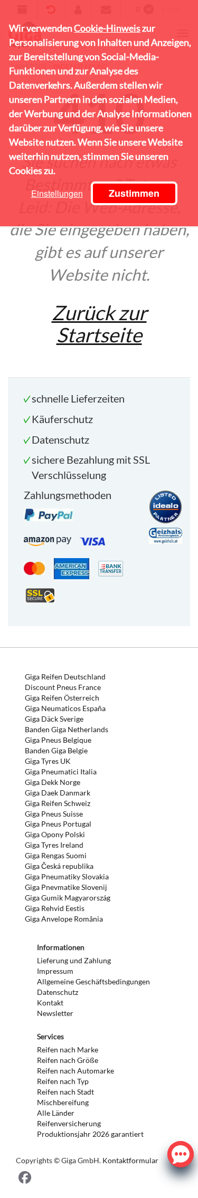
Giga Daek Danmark (57, 792)
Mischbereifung (63, 1102)
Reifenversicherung (69, 1123)
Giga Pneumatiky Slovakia (67, 876)
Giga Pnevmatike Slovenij (66, 887)
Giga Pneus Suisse (54, 813)
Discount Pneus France (63, 687)
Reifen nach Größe (67, 1060)
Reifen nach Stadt (65, 1091)
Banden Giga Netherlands (66, 729)
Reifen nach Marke (67, 1049)
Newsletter (55, 1013)
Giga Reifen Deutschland (65, 676)
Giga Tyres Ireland (54, 844)
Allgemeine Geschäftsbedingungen (93, 981)
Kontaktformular (130, 1160)
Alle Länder (55, 1112)
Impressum (55, 970)
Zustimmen (134, 193)
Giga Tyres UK (48, 760)
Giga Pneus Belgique (58, 739)
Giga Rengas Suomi (56, 855)
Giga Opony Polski (55, 834)
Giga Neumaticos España (65, 708)
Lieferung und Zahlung (74, 960)
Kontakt (50, 1002)
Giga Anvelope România (64, 918)
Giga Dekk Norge (52, 782)
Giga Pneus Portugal (58, 823)
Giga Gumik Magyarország (67, 897)
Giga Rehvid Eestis (54, 908)
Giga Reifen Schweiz (57, 803)
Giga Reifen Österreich (62, 697)
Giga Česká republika (59, 865)
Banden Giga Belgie (56, 750)
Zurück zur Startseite (99, 323)
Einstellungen (57, 193)
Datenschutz (57, 992)
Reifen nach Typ (63, 1081)
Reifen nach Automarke (75, 1070)
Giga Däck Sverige (54, 718)
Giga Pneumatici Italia (61, 771)
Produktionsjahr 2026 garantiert (90, 1133)
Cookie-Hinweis (107, 28)
